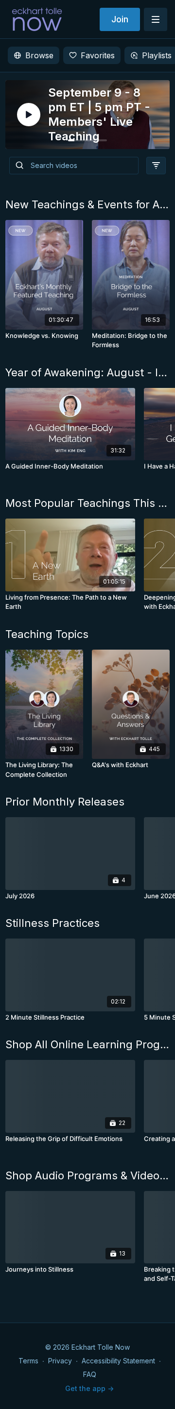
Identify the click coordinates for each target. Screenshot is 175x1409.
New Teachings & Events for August (87, 204)
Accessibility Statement (118, 1361)
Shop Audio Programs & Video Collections (87, 1175)
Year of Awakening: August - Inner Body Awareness (87, 372)
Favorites (98, 55)
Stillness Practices (52, 923)
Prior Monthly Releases (64, 801)
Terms (28, 1361)
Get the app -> (89, 1388)
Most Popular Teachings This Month (87, 503)
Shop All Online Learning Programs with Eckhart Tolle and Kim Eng (87, 1044)
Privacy (60, 1361)
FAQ (89, 1374)
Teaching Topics (46, 634)
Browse (39, 55)
